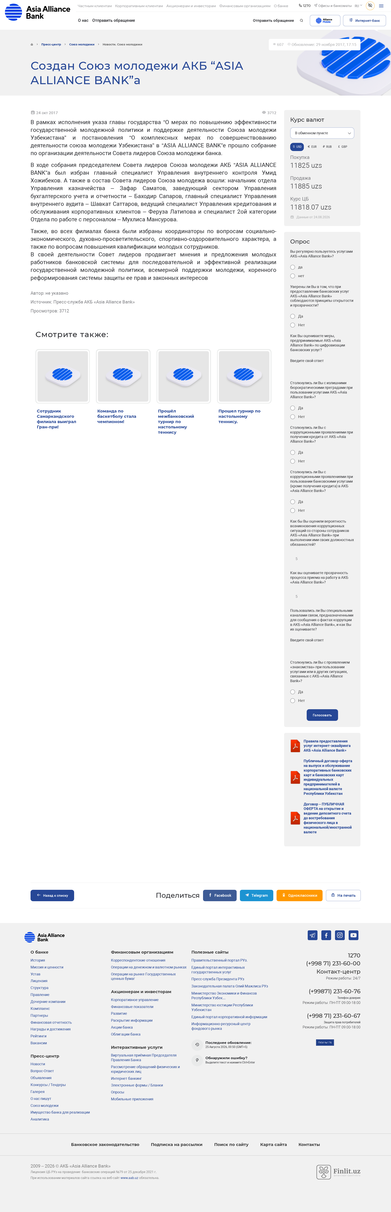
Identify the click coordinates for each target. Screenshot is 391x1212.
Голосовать (322, 715)
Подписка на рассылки (176, 1144)
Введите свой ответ (307, 360)
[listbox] (322, 133)
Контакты (309, 1144)
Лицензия (39, 981)
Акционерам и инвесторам (141, 991)
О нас (83, 20)
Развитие (119, 1013)
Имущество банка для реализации (60, 1112)
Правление (40, 995)
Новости (38, 1064)
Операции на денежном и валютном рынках (149, 967)
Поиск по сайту (231, 1144)
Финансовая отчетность (51, 1022)
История (38, 960)
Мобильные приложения (132, 1099)
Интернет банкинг (126, 1078)
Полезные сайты (209, 952)
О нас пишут (41, 1098)
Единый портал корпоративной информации (229, 1017)
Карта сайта (273, 1144)
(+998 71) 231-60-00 (333, 963)
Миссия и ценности (47, 967)
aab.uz (37, 15)
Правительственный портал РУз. (219, 960)
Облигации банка (126, 1034)
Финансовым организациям (142, 952)
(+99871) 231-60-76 (334, 991)
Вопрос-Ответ (42, 1071)
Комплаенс (40, 1008)
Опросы (117, 1092)
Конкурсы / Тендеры (48, 1085)
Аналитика (40, 1119)
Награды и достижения (51, 1029)
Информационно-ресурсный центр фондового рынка (220, 1026)
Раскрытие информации (132, 1020)
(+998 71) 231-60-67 (333, 1015)
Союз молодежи (81, 44)
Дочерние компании (48, 1001)
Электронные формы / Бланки (137, 1085)
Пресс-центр (51, 44)
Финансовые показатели (132, 1007)
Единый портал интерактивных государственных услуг (218, 969)
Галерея (38, 1092)
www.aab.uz (129, 1178)
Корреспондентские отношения (138, 960)
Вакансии (39, 1043)
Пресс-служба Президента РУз (217, 979)
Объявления (41, 1078)
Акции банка (122, 1027)
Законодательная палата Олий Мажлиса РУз (229, 986)
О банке (39, 952)
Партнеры (39, 1015)
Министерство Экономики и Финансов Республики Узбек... (224, 995)
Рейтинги (38, 1036)
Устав (35, 974)
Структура (39, 988)
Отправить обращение (113, 20)
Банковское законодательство (105, 1144)
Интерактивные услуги (137, 1047)
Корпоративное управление (135, 1000)
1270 (354, 955)
